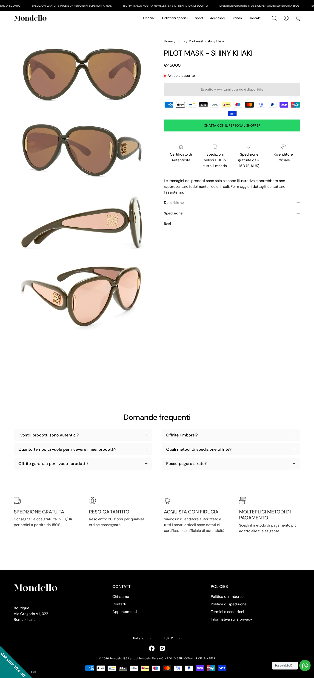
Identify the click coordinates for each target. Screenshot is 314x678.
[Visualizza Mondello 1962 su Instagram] (162, 648)
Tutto (181, 41)
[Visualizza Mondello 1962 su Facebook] (151, 648)
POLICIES (219, 586)
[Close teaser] (33, 672)
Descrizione (174, 202)
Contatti (119, 604)
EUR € (168, 638)
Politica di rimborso (227, 596)
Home (168, 41)
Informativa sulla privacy (231, 619)
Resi (167, 223)
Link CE (197, 658)
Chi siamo (120, 596)
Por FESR (209, 658)
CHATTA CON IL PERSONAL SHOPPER (232, 125)
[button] (16, 662)
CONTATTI (121, 586)
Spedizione (173, 213)
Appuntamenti (124, 611)
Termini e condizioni (227, 611)
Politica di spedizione (228, 604)
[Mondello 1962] (31, 18)
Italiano (138, 638)
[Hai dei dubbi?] (305, 665)
